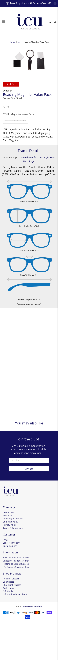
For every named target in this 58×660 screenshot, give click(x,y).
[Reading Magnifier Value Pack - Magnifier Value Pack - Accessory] (29, 60)
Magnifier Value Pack (15, 120)
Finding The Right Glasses (16, 563)
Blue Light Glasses (12, 584)
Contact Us (8, 512)
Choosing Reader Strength (16, 560)
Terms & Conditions (13, 528)
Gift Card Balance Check (15, 594)
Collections (8, 588)
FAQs (5, 539)
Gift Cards (8, 591)
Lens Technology (11, 542)
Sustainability (10, 545)
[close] (55, 3)
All (19, 42)
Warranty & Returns (13, 518)
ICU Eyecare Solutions (32, 606)
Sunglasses (8, 581)
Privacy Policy (9, 524)
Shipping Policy (10, 521)
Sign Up (29, 468)
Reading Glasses (11, 578)
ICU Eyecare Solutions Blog (16, 567)
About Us (7, 515)
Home (12, 42)
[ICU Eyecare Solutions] (29, 21)
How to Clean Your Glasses (16, 557)
